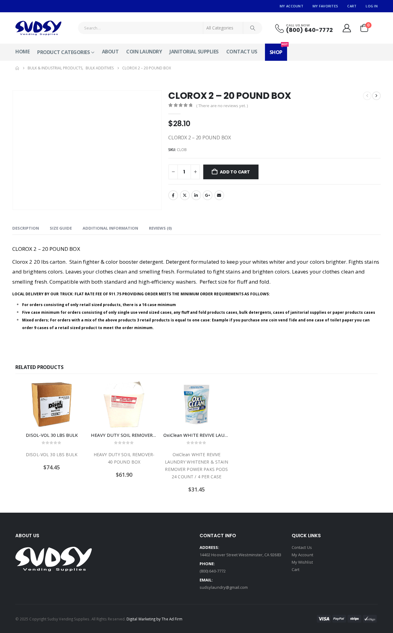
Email (219, 195)
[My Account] (347, 28)
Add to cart (235, 172)
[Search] (252, 28)
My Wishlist (302, 562)
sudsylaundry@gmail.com (224, 587)
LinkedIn (196, 195)
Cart (351, 6)
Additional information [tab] (110, 228)
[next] (376, 95)
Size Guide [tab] (61, 228)
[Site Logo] (38, 28)
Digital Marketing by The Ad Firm (154, 618)
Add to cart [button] (74, 391)
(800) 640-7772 (213, 571)
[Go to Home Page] (17, 68)
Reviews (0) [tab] (160, 228)
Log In (372, 6)
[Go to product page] (51, 404)
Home (22, 51)
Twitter (185, 195)
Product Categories (63, 52)
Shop (278, 50)
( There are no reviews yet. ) (222, 105)
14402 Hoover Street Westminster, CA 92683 (240, 554)
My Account (291, 6)
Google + (207, 195)
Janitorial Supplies (194, 51)
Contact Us (241, 51)
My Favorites (325, 6)
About (110, 51)
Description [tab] (25, 228)
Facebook (173, 195)
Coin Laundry (144, 51)
